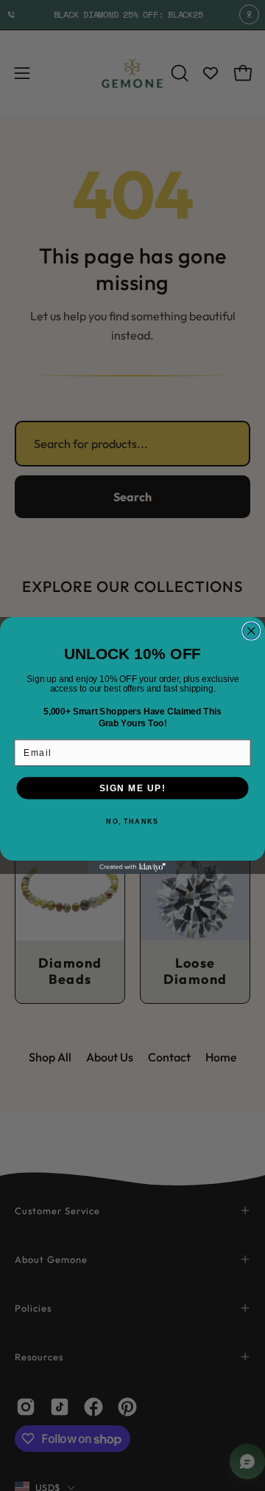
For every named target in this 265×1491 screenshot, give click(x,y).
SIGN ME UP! (132, 788)
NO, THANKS (132, 822)
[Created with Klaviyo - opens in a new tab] (132, 867)
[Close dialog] (251, 631)
